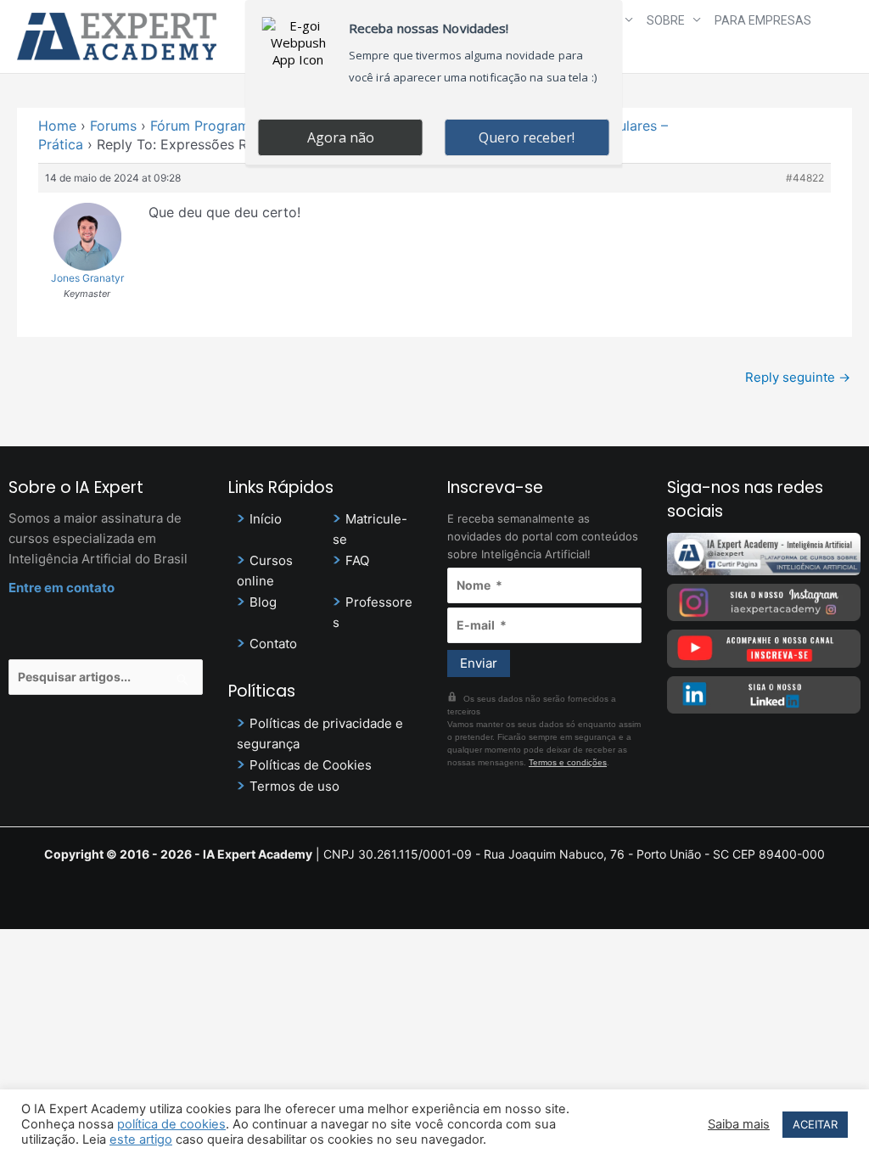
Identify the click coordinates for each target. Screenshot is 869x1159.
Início (265, 519)
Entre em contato (61, 588)
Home (57, 125)
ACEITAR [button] (815, 1124)
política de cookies (171, 1124)
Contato (273, 643)
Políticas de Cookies (310, 765)
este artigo (140, 1139)
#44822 (805, 177)
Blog (263, 602)
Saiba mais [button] (739, 1124)
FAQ (357, 560)
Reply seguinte (797, 377)
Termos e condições (568, 762)
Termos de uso (294, 786)
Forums (113, 125)
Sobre (666, 20)
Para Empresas (763, 20)
